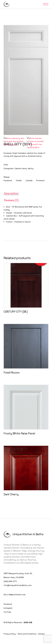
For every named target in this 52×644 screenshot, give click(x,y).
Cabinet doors (21, 168)
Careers (41, 634)
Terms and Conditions (26, 634)
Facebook (8, 604)
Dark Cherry (11, 494)
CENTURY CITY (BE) (16, 311)
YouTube (7, 612)
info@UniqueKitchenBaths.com (18, 585)
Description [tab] (11, 193)
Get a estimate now (15, 594)
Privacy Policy (10, 634)
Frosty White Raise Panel (19, 433)
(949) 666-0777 (10, 581)
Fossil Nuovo (11, 372)
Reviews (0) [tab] (11, 200)
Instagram (8, 608)
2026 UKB (28, 622)
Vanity (30, 168)
